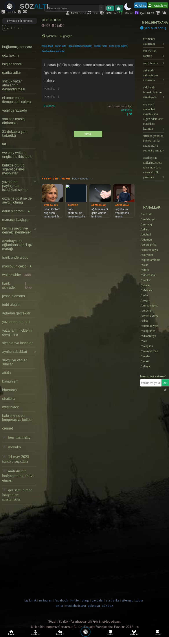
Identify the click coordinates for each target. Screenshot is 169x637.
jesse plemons (13, 296)
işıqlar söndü (12, 64)
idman (146, 239)
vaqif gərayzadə (14, 110)
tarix (145, 270)
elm (145, 265)
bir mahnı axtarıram (153, 41)
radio (128, 13)
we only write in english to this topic (17, 155)
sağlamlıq (148, 244)
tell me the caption (153, 53)
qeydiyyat (160, 5)
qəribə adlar (11, 73)
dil (144, 341)
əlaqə (86, 600)
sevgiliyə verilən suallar (15, 362)
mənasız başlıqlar (16, 220)
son (95, 13)
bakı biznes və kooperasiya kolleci (17, 418)
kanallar (151, 207)
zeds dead (47, 46)
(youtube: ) (51, 88)
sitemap (127, 600)
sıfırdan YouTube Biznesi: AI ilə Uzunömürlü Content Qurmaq (153, 143)
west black (10, 407)
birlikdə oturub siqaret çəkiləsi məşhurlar (14, 169)
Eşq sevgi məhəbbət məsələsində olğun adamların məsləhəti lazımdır (153, 116)
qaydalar (98, 600)
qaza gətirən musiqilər (80, 46)
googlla (67, 36)
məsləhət (78, 13)
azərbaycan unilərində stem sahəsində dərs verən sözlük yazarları (153, 167)
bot (144, 320)
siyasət (147, 254)
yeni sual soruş (154, 28)
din (144, 295)
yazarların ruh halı (16, 322)
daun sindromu (16, 211)
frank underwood (15, 257)
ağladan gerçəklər (16, 313)
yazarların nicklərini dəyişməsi (17, 332)
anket (146, 280)
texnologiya (149, 249)
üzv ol (88, 134)
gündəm (27, 20)
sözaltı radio (100, 46)
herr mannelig (18, 437)
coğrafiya (148, 331)
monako (14, 447)
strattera (8, 398)
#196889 (126, 110)
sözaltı (146, 214)
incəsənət (148, 275)
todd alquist (11, 304)
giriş (142, 5)
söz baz (107, 605)
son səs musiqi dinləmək (14, 121)
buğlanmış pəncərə (17, 47)
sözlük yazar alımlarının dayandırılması (13, 85)
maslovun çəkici (17, 266)
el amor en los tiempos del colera (16, 100)
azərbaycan (149, 351)
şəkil (145, 361)
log (130, 106)
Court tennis (153, 63)
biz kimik (30, 600)
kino (145, 229)
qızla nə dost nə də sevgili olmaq (17, 200)
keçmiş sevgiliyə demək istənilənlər (19, 230)
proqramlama (150, 260)
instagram (46, 600)
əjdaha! (49, 106)
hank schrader (17, 285)
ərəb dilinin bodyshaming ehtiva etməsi (18, 475)
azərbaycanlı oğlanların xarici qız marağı (17, 245)
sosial (146, 310)
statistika (112, 600)
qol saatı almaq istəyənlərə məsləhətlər (17, 494)
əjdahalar (52, 36)
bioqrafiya (148, 336)
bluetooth (9, 390)
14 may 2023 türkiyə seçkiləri (15, 458)
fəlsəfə (146, 290)
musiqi (146, 224)
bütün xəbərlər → (82, 178)
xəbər (145, 285)
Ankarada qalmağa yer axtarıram (153, 75)
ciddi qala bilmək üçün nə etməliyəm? (153, 92)
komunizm (10, 381)
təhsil (146, 234)
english (147, 346)
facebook (61, 600)
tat (4, 144)
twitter (75, 600)
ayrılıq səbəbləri (19, 351)
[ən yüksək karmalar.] (165, 13)
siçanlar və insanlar (17, 343)
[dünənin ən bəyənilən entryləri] (158, 13)
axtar (59, 605)
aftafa (6, 373)
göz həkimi (10, 55)
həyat (146, 366)
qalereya (147, 13)
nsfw (145, 356)
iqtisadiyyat (149, 325)
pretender (52, 19)
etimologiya (149, 315)
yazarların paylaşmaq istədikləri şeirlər (19, 186)
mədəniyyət (149, 305)
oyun (145, 300)
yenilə (14, 20)
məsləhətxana (155, 22)
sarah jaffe (60, 46)
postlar (111, 13)
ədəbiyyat (148, 219)
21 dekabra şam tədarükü (14, 133)
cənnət (7, 428)
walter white (16, 275)
